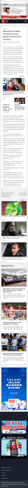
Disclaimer (3, 475)
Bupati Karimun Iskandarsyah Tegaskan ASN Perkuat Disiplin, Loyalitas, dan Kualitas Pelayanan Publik (14, 290)
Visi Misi (3, 473)
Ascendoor (18, 484)
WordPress (5, 486)
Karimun (5, 29)
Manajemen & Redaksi (6, 467)
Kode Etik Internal (5, 478)
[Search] (25, 21)
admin (5, 42)
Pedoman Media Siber (6, 470)
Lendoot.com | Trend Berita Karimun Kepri (12, 483)
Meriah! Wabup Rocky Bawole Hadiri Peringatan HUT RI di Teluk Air (12, 323)
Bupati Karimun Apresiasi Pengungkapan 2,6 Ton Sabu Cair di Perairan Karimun (13, 354)
